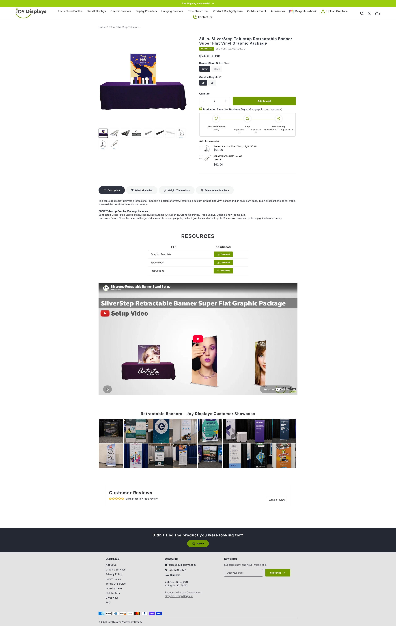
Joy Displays (114, 622)
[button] (362, 13)
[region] (198, 3)
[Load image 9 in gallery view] (103, 144)
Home (102, 27)
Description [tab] (114, 190)
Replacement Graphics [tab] (217, 190)
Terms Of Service (116, 583)
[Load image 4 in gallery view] (136, 133)
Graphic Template (161, 254)
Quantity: (204, 93)
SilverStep (206, 49)
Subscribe (275, 572)
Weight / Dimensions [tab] (179, 190)
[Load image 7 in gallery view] (170, 133)
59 (212, 83)
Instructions (157, 270)
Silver (205, 69)
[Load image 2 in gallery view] (114, 133)
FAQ (108, 602)
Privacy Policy (114, 574)
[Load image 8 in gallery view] (181, 133)
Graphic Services (115, 569)
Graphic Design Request (179, 596)
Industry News (114, 588)
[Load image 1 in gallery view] (103, 133)
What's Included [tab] (144, 190)
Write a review (277, 499)
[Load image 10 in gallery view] (114, 144)
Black (217, 69)
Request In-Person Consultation (183, 592)
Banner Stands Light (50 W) (228, 156)
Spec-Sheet (157, 262)
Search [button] (200, 543)
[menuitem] (128, 565)
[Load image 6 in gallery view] (159, 133)
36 (203, 83)
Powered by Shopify (131, 622)
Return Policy (113, 579)
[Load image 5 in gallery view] (147, 133)
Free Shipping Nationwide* (196, 3)
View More (225, 270)
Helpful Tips (113, 593)
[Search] (362, 13)
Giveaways (112, 597)
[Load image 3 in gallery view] (125, 133)
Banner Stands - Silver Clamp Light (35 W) (235, 146)
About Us (111, 564)
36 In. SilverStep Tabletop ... (125, 27)
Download (225, 254)
